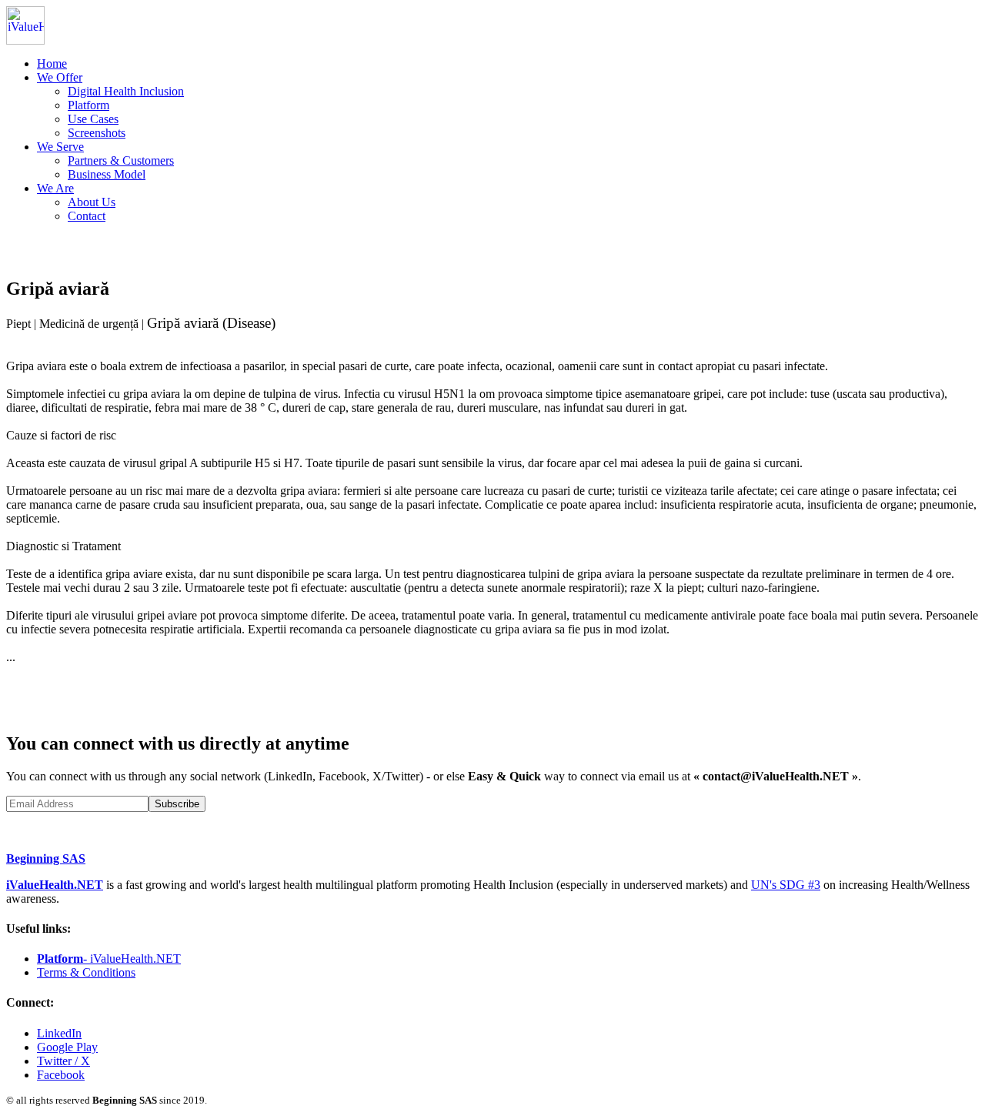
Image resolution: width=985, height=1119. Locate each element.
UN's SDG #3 (785, 884)
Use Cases (93, 118)
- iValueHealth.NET (109, 958)
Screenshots (96, 132)
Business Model (106, 174)
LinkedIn (59, 1033)
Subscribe (177, 804)
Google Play (67, 1047)
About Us (91, 202)
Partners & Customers (121, 160)
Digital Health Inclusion (126, 91)
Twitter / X (63, 1060)
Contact (86, 215)
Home (52, 63)
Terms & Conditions (86, 972)
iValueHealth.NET (54, 884)
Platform (88, 105)
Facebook (61, 1074)
